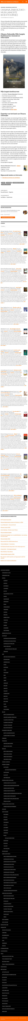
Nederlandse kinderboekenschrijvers (13, 793)
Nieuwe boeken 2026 (5, 539)
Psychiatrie (5, 998)
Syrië (5, 704)
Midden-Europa (5, 764)
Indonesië (6, 672)
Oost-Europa (5, 811)
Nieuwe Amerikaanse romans (10, 890)
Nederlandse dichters (9, 788)
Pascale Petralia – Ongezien (7, 191)
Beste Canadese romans (9, 733)
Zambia (5, 625)
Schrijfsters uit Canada (9, 735)
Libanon (5, 688)
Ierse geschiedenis (8, 756)
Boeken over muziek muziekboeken (8, 560)
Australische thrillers (9, 643)
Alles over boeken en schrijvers (10, 1)
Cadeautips (3, 927)
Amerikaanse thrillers (9, 872)
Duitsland (6, 767)
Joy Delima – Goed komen (6, 196)
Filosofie (4, 979)
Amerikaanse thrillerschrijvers (11, 874)
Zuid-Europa (5, 922)
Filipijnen (6, 667)
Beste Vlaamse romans (9, 714)
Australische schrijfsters (10, 641)
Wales (5, 916)
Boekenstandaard (6, 930)
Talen (2, 953)
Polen (5, 835)
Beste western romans (9, 880)
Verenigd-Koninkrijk (7, 893)
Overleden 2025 (5, 575)
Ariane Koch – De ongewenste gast (8, 549)
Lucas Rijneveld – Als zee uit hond (8, 524)
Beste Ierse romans (8, 751)
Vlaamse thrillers (8, 725)
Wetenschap (3, 969)
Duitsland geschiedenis (10, 769)
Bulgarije (6, 814)
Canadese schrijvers (7, 730)
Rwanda (5, 614)
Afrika (3, 578)
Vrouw (4, 945)
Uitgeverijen (4, 966)
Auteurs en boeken (5, 570)
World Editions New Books (7, 551)
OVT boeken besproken (6, 519)
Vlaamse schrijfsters (8, 719)
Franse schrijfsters (8, 743)
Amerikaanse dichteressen (10, 861)
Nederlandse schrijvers (7, 780)
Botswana (6, 585)
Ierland (4, 748)
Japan (5, 680)
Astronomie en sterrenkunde (9, 974)
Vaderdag (4, 943)
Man (3, 940)
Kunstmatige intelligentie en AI (9, 985)
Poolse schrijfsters (9, 838)
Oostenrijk (6, 772)
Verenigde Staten (6, 853)
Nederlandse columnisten (10, 782)
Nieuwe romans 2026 (5, 527)
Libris (15, 109)
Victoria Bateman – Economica (8, 544)
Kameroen (6, 601)
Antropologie (5, 972)
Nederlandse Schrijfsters (8, 803)
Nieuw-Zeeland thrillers (11, 648)
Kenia (5, 604)
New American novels (9, 885)
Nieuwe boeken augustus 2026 (7, 554)
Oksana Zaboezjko (6, 184)
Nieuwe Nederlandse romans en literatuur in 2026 (12, 522)
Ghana (5, 596)
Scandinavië (5, 851)
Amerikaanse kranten (9, 867)
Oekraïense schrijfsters (18, 182)
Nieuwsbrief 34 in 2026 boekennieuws (9, 541)
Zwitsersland (7, 777)
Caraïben (4, 738)
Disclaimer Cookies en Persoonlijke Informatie (9, 1018)
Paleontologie (5, 993)
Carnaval (4, 932)
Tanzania (6, 620)
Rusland (6, 843)
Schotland (6, 914)
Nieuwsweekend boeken (6, 532)
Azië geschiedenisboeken (9, 656)
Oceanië (4, 809)
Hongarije (6, 822)
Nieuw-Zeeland (7, 646)
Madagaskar (7, 606)
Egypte (5, 591)
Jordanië (6, 683)
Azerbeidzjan (7, 662)
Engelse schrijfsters (8, 906)
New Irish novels (7, 759)
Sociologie (4, 1003)
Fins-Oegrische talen (7, 958)
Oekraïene (9, 182)
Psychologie (5, 1000)
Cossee (3, 182)
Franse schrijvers (8, 746)
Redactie (11, 17)
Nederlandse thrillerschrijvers (11, 798)
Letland (5, 824)
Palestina (6, 698)
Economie (4, 977)
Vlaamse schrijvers (8, 722)
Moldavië (6, 830)
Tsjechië (5, 845)
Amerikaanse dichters (9, 864)
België (3, 712)
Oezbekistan (6, 693)
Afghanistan (7, 659)
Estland (5, 817)
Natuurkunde (5, 990)
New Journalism (7, 888)
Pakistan (6, 696)
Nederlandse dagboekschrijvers (11, 785)
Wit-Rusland (6, 848)
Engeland (6, 901)
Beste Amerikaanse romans (10, 877)
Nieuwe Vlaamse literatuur (10, 717)
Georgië (5, 819)
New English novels (8, 911)
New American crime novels (10, 882)
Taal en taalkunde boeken (8, 964)
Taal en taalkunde (6, 1006)
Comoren (6, 588)
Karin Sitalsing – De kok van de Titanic (9, 530)
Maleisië (5, 691)
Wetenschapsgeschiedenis (8, 1008)
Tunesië (5, 622)
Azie (3, 654)
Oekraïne (3, 7)
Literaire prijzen (4, 948)
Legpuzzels (4, 937)
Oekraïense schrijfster (11, 7)
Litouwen (6, 827)
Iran (5, 675)
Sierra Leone (6, 617)
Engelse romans (7, 903)
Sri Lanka (6, 701)
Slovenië (6, 775)
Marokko (6, 609)
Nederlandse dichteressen (10, 806)
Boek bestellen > (4, 311)
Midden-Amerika (6, 761)
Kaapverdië (6, 599)
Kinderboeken (5, 935)
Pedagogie (4, 995)
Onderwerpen (4, 951)
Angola (5, 583)
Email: (2, 214)
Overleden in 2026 (6, 572)
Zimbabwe (6, 627)
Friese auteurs (7, 801)
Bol (12, 109)
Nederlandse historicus (9, 790)
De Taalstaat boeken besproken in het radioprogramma (13, 546)
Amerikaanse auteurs (9, 859)
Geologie (4, 982)
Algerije (5, 580)
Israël (5, 677)
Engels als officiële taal (7, 956)
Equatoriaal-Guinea (8, 593)
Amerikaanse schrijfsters (10, 869)
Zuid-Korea (6, 709)
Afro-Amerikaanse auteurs (10, 856)
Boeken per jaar (4, 924)
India (5, 669)
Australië (4, 635)
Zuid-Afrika (6, 630)
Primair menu (26, 1)
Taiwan (5, 706)
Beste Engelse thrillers (9, 898)
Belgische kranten (8, 727)
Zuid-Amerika (5, 919)
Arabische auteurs (6, 633)
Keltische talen (5, 961)
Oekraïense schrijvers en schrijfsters (11, 177)
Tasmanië (6, 651)
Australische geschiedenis (10, 638)
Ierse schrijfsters (8, 754)
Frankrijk (4, 740)
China (5, 664)
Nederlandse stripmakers (10, 796)
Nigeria (5, 612)
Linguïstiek (4, 987)
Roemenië (6, 840)
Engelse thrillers (8, 909)
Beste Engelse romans (9, 895)
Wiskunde (4, 1011)
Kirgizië (5, 685)
